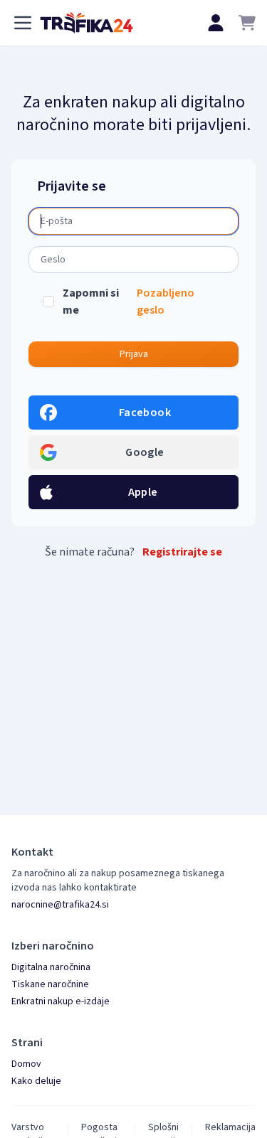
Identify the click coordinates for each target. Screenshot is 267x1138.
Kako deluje (36, 1081)
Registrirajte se (182, 552)
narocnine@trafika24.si (60, 905)
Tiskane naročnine (50, 984)
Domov (26, 1064)
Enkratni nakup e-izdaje (60, 1001)
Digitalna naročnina (50, 967)
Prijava (134, 354)
